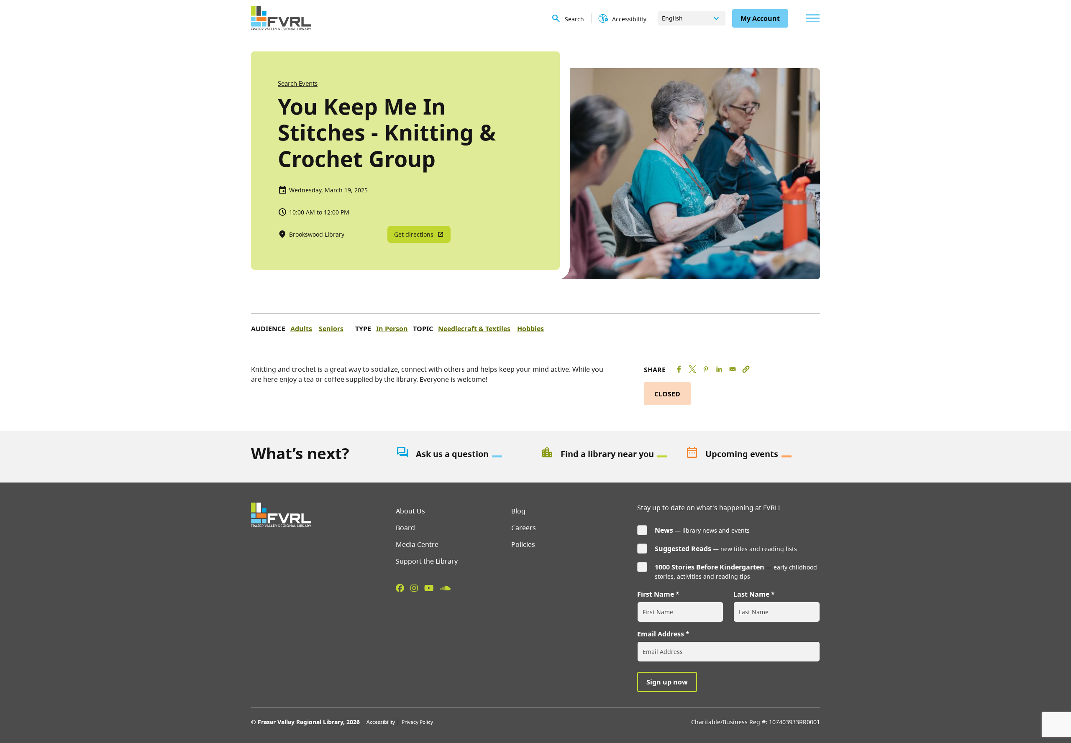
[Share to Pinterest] (706, 369)
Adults (301, 328)
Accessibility (380, 721)
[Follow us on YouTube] (429, 588)
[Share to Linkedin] (719, 369)
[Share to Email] (733, 369)
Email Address (660, 633)
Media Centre (417, 544)
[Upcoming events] (752, 454)
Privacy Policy (417, 721)
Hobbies (530, 328)
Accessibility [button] (629, 19)
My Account (760, 18)
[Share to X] (692, 369)
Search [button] (574, 19)
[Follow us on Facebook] (400, 588)
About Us (410, 511)
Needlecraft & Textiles (474, 328)
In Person (392, 328)
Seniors (331, 328)
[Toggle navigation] (811, 18)
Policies (523, 544)
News (664, 530)
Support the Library (427, 561)
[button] (746, 369)
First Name (655, 594)
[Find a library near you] (608, 454)
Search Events (298, 83)
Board (405, 527)
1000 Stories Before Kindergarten (709, 567)
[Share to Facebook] (679, 369)
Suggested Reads (683, 548)
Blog (518, 511)
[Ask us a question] (463, 454)
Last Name (751, 594)
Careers (523, 527)
